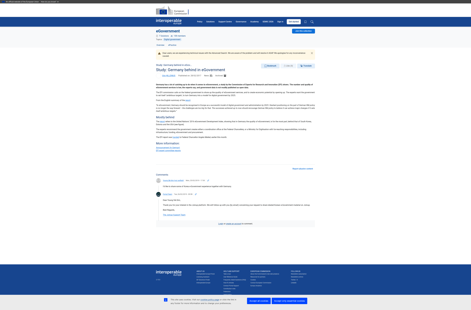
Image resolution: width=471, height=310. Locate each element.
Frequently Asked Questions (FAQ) (234, 280)
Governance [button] (241, 21)
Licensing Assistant (202, 277)
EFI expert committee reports (168, 150)
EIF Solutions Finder (203, 280)
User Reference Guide (230, 277)
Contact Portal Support (231, 286)
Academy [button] (254, 21)
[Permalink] (208, 180)
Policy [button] (199, 21)
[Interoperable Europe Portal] (169, 21)
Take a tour (227, 274)
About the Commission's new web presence (264, 274)
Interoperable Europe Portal (205, 274)
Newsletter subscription (299, 274)
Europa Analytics (256, 286)
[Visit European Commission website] (173, 10)
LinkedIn (293, 283)
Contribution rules (229, 289)
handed (176, 137)
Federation (227, 291)
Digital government (172, 39)
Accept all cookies (258, 301)
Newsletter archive (297, 277)
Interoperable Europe (203, 283)
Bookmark (271, 66)
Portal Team (167, 194)
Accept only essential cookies (289, 301)
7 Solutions (164, 36)
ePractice (172, 45)
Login (220, 224)
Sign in (280, 21)
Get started (294, 21)
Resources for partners (257, 277)
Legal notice (227, 294)
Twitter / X (294, 280)
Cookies (253, 280)
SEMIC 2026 (268, 21)
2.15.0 (158, 280)
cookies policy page (209, 299)
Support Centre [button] (225, 21)
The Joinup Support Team (174, 215)
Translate (307, 66)
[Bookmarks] (305, 22)
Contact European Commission (260, 283)
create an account (233, 224)
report (187, 100)
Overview (160, 45)
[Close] (312, 53)
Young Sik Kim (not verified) (173, 180)
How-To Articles (228, 283)
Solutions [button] (210, 21)
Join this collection (303, 31)
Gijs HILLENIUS (168, 75)
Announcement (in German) (168, 147)
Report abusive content (303, 169)
